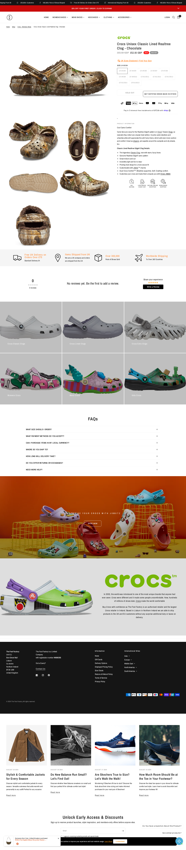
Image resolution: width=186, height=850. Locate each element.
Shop (13, 27)
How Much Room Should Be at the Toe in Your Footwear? (158, 776)
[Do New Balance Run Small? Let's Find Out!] (71, 745)
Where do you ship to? (37, 449)
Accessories (124, 17)
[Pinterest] (50, 675)
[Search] (173, 17)
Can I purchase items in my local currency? (47, 442)
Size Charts (99, 670)
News (97, 655)
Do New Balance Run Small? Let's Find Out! (69, 776)
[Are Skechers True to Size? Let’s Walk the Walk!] (115, 745)
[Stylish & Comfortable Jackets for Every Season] (26, 745)
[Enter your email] (122, 831)
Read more (11, 795)
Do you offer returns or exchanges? (44, 462)
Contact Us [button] (40, 669)
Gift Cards (98, 659)
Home (46, 17)
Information (100, 651)
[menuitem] (46, 17)
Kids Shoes (93, 17)
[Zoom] (104, 41)
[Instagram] (44, 675)
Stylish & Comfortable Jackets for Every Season (25, 776)
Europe (127, 659)
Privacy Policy (100, 681)
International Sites (132, 651)
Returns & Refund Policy (104, 674)
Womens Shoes (59, 17)
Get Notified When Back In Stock (160, 94)
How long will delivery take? (40, 456)
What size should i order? (39, 429)
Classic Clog (135, 152)
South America (129, 671)
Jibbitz (135, 167)
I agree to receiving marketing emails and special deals (80, 836)
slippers (136, 141)
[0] (178, 17)
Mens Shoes (77, 17)
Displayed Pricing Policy (104, 666)
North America (129, 667)
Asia (126, 656)
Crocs (160, 132)
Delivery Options (101, 663)
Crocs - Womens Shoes (24, 27)
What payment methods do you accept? (45, 436)
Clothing (108, 17)
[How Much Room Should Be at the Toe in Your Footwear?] (159, 745)
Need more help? (34, 469)
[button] (92, 523)
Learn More (108, 841)
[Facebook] (38, 675)
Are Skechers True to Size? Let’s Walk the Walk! (112, 776)
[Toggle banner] (178, 8)
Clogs (170, 132)
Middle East (128, 663)
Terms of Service (101, 677)
